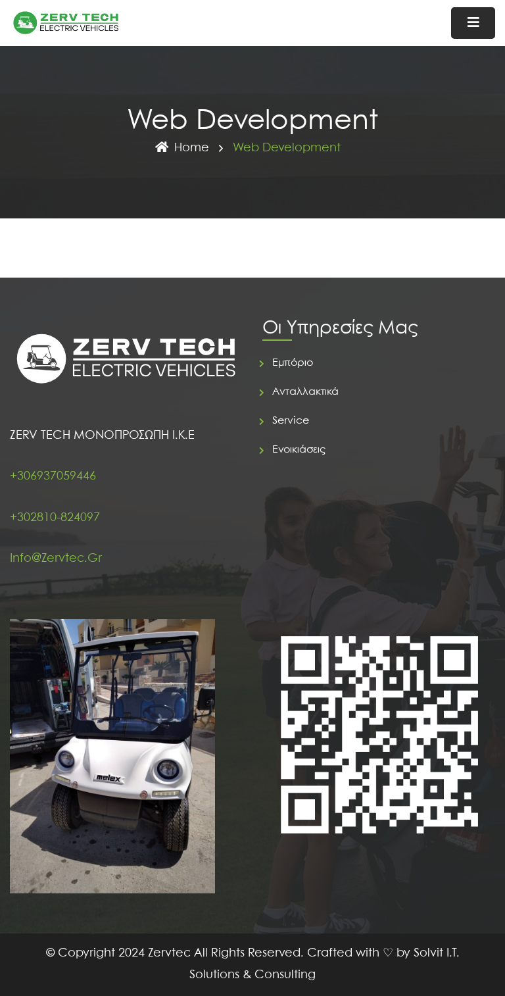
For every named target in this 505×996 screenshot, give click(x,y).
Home (191, 148)
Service (290, 421)
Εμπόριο (292, 363)
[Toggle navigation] (473, 23)
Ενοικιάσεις (298, 450)
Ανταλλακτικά (305, 392)
